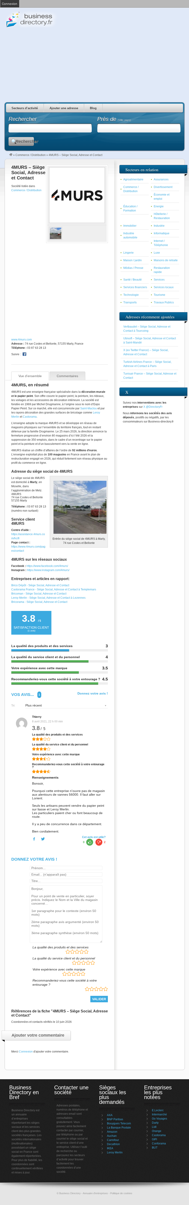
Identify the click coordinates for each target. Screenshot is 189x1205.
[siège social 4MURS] (55, 238)
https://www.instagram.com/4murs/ (48, 570)
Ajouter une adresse (64, 108)
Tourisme (159, 294)
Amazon (112, 1131)
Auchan (112, 1136)
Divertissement (163, 187)
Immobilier (129, 225)
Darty (155, 1122)
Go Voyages (159, 1118)
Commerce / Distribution (30, 155)
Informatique (161, 233)
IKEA (110, 1148)
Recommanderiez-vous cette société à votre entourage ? (64, 982)
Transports (130, 302)
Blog (93, 108)
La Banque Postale (119, 1127)
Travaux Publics (164, 302)
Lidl (154, 1127)
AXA (109, 1115)
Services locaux (164, 287)
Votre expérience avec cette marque (58, 969)
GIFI (154, 1139)
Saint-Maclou (88, 408)
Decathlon (113, 1144)
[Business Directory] (10, 155)
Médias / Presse (133, 268)
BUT (154, 1147)
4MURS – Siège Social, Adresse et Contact (28, 172)
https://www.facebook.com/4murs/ (47, 566)
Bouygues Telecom (119, 1123)
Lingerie (128, 252)
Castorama (30, 416)
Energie (159, 206)
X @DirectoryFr (152, 406)
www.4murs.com (21, 339)
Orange (156, 1131)
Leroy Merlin (115, 1152)
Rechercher (24, 141)
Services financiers (135, 287)
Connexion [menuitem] (9, 4)
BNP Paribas (115, 1119)
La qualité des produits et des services (60, 947)
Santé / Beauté (132, 279)
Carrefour (113, 1140)
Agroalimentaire (133, 179)
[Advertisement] (94, 63)
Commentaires (67, 376)
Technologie (131, 294)
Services (159, 279)
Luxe (157, 252)
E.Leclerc (158, 1110)
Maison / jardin (132, 260)
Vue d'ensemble (30, 376)
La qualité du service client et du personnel (63, 958)
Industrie (159, 225)
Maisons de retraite (166, 260)
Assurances (161, 179)
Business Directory (51, 19)
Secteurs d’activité (25, 108)
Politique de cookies (121, 1193)
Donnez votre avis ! (92, 693)
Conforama (159, 1143)
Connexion (26, 1051)
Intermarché (159, 1114)
